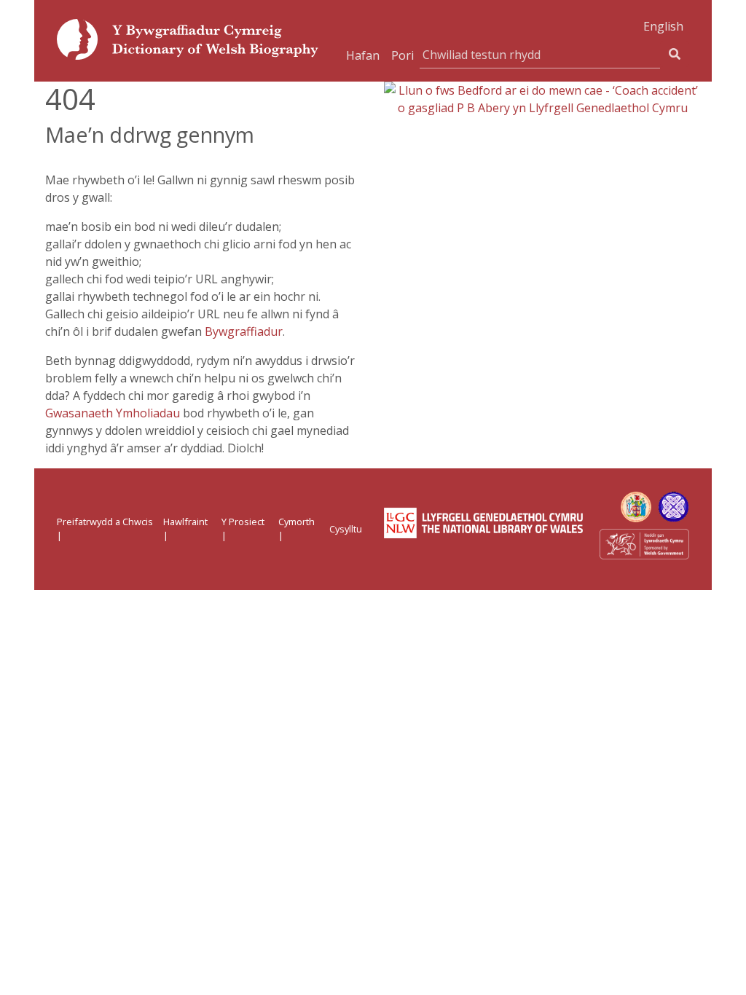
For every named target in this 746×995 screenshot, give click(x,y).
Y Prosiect (242, 521)
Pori (402, 55)
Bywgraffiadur (244, 331)
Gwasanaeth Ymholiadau (112, 413)
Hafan (363, 55)
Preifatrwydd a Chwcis (105, 521)
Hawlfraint (185, 521)
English (663, 26)
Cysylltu (345, 528)
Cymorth (296, 521)
